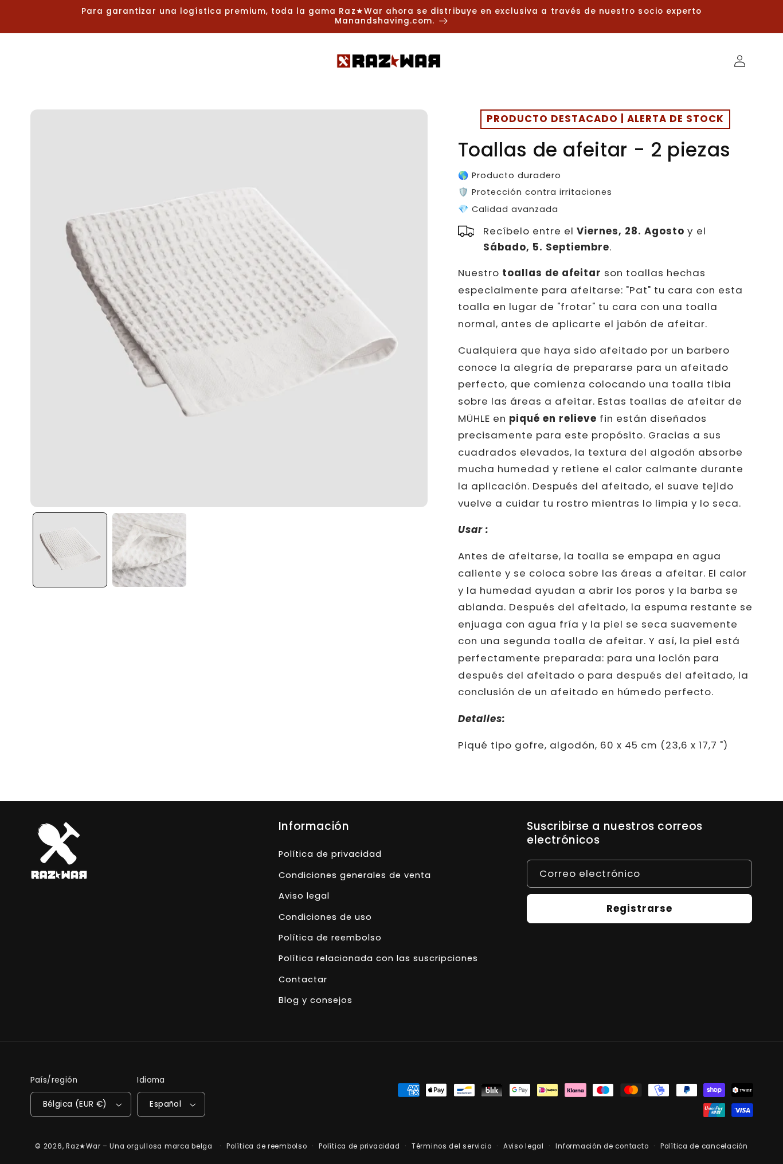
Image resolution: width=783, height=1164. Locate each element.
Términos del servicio (451, 1146)
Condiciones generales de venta (355, 875)
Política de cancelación (704, 1146)
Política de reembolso (330, 937)
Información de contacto (601, 1146)
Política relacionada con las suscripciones (378, 958)
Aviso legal (304, 896)
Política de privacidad (330, 854)
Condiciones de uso (325, 917)
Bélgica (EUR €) (75, 1104)
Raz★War (83, 1146)
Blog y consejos (316, 1000)
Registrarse (639, 908)
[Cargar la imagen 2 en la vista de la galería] (149, 549)
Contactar (303, 979)
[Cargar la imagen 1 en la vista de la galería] (70, 549)
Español (165, 1104)
